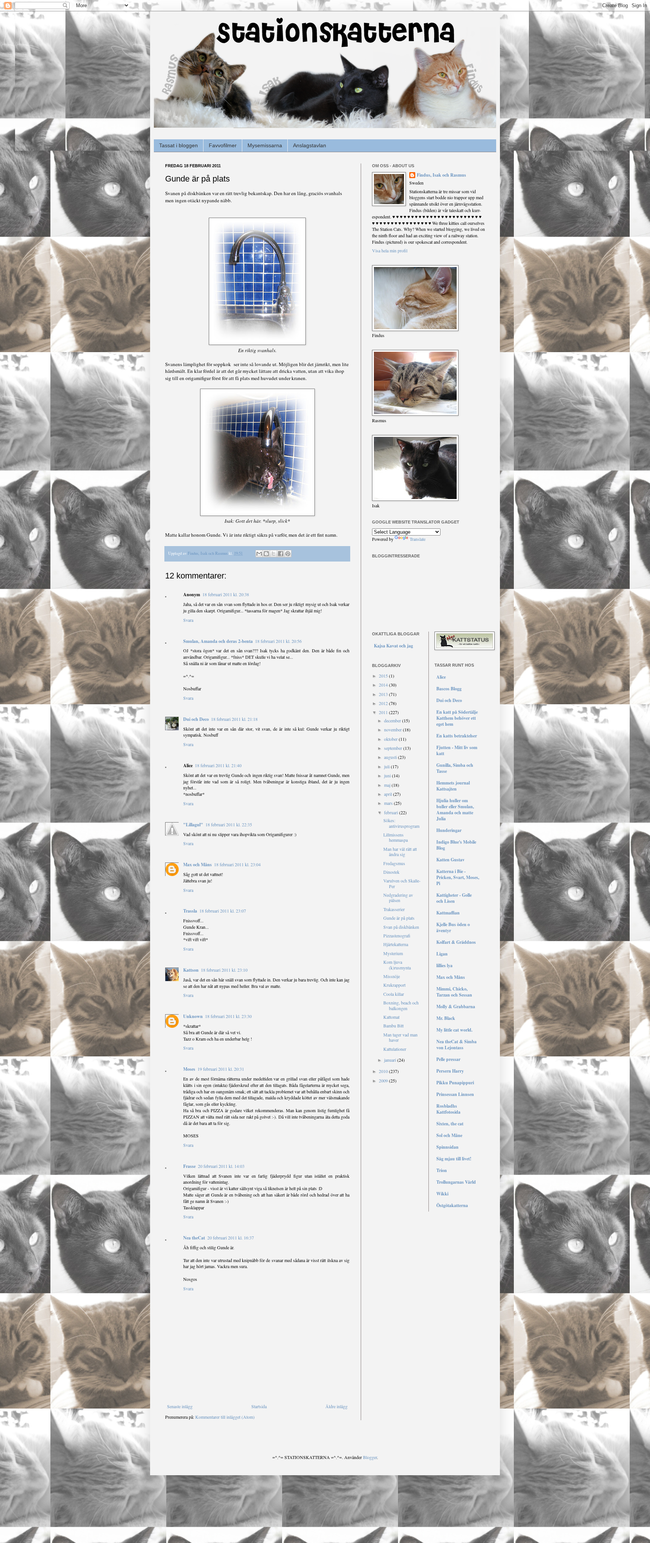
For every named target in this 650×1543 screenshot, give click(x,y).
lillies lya (444, 965)
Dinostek (391, 872)
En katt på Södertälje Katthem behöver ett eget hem (457, 718)
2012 (384, 703)
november (393, 729)
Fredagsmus (394, 863)
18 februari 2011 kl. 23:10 (224, 970)
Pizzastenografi (396, 936)
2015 (384, 676)
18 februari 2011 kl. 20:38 (225, 594)
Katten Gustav (450, 859)
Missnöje (391, 976)
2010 (384, 1071)
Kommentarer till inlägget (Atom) (225, 1417)
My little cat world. (454, 1030)
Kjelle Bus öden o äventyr (453, 927)
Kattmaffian (448, 913)
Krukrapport (394, 985)
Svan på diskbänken (401, 927)
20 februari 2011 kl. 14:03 (221, 1166)
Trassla (190, 911)
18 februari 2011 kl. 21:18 (234, 719)
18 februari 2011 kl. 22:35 (228, 824)
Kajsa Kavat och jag (393, 646)
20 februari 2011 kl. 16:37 (230, 1238)
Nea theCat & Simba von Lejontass (456, 1044)
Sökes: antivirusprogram (401, 823)
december (393, 720)
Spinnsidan (447, 1147)
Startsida (259, 1406)
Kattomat (391, 1017)
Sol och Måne (449, 1135)
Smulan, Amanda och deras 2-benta (218, 641)
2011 (384, 712)
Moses (189, 1069)
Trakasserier (394, 909)
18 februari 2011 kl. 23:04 (237, 864)
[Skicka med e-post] (259, 553)
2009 (384, 1081)
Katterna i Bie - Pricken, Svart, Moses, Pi (457, 877)
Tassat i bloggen (178, 145)
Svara (188, 620)
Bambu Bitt (393, 1026)
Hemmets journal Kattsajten (453, 786)
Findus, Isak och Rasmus (441, 175)
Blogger (370, 1457)
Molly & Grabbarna (455, 1006)
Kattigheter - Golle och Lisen (454, 898)
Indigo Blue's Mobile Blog (456, 845)
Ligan (442, 954)
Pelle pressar (448, 1059)
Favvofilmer (223, 145)
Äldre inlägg (336, 1406)
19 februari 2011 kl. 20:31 (220, 1069)
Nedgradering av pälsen (398, 897)
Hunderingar (449, 830)
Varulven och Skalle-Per (402, 883)
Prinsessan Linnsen (455, 1094)
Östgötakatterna (452, 1205)
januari (390, 1060)
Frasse (189, 1166)
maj (388, 785)
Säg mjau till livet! (453, 1158)
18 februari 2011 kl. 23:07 (222, 911)
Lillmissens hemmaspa (395, 837)
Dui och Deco (196, 719)
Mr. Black (445, 1018)
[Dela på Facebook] (280, 553)
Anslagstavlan (309, 145)
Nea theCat (194, 1238)
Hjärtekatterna (395, 944)
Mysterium (393, 953)
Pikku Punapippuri (455, 1082)
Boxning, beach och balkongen (401, 1005)
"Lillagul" (193, 824)
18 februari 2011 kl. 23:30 (228, 1016)
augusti (391, 757)
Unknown (193, 1016)
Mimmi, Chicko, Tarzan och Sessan (454, 992)
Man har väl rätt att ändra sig (400, 851)
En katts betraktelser (456, 736)
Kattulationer (394, 1049)
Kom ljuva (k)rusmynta (397, 964)
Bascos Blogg (449, 688)
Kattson (191, 970)
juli (387, 766)
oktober (391, 739)
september (393, 748)
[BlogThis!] (266, 553)
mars (389, 803)
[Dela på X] (273, 553)
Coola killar (393, 994)
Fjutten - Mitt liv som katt (456, 750)
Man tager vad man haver (400, 1037)
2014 (384, 685)
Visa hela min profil (389, 250)
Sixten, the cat (449, 1123)
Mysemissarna (265, 145)
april (388, 794)
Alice (441, 677)
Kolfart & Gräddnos (456, 942)
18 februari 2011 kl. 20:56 (278, 641)
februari (391, 812)
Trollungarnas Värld (456, 1182)
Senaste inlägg (180, 1406)
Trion (441, 1170)
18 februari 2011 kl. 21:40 (218, 765)
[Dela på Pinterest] (288, 553)
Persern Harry (450, 1071)
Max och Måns (197, 864)
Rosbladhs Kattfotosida (448, 1109)
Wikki (442, 1193)
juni (388, 775)
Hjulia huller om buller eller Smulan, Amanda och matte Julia (455, 809)
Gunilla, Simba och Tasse (454, 768)
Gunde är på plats (399, 918)
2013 (384, 694)
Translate (417, 539)
